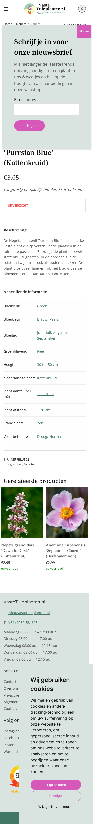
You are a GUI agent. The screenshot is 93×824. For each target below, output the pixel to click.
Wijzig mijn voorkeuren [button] (55, 807)
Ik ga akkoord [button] (56, 785)
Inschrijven (29, 125)
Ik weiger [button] (56, 796)
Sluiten (84, 31)
